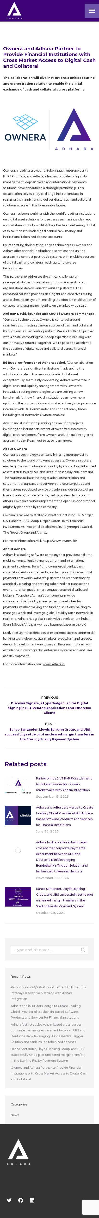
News (15, 1115)
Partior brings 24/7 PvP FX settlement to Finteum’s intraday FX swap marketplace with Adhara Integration (64, 784)
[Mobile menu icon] (92, 11)
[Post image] (18, 786)
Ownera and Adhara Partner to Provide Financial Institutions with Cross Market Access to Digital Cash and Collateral (49, 1073)
